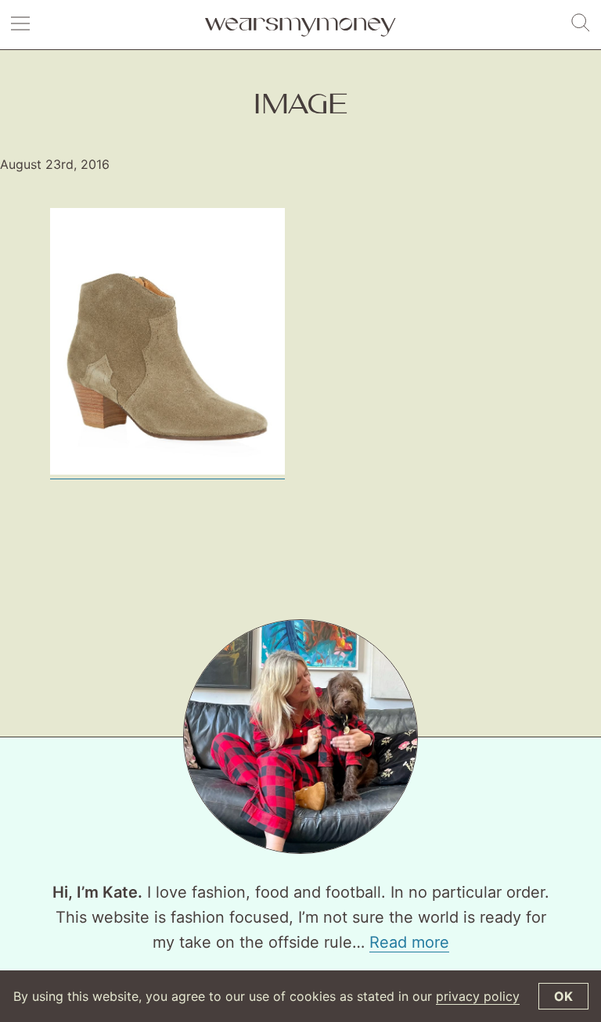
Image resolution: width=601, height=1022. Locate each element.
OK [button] (563, 996)
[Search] (580, 23)
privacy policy (478, 996)
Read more (409, 942)
